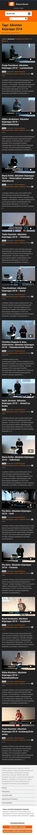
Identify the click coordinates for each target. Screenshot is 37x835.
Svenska (16, 8)
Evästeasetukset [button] (7, 803)
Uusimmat (11, 39)
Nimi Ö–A (5, 41)
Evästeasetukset (17, 823)
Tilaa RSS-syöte (7, 795)
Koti (3, 32)
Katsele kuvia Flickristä (9, 799)
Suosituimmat (19, 39)
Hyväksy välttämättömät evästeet (17, 831)
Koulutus (16, 73)
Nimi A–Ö (28, 39)
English (21, 8)
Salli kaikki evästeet (17, 827)
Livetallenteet (22, 73)
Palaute (4, 788)
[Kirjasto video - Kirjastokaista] (11, 3)
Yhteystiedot (6, 791)
